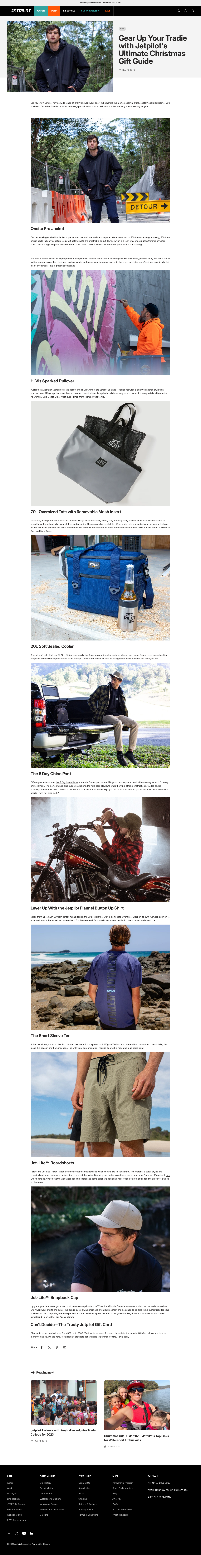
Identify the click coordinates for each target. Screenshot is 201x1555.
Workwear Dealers (49, 1504)
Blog (114, 1493)
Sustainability (46, 1488)
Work (54, 11)
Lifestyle (69, 11)
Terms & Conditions (88, 1514)
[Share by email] (65, 1347)
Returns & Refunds (87, 1504)
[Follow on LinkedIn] (32, 1533)
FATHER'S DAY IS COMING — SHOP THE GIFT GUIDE (100, 3)
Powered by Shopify (41, 1544)
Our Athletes (46, 1493)
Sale (108, 11)
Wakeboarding (14, 1514)
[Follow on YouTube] (24, 1533)
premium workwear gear (87, 102)
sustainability (90, 11)
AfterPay (116, 1498)
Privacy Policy (85, 1509)
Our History (45, 1482)
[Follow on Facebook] (9, 1533)
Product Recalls (120, 1514)
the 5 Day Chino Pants (67, 782)
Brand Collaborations (122, 1488)
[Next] (133, 2)
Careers (44, 1514)
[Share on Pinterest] (57, 1347)
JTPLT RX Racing (16, 1504)
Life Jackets (13, 1498)
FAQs (81, 1493)
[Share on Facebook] (42, 1347)
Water (41, 11)
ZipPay (115, 1504)
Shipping (82, 1498)
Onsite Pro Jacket (56, 237)
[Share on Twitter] (49, 1347)
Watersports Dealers (50, 1498)
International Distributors (52, 1509)
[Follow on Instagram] (17, 1533)
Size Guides (84, 1488)
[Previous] (67, 2)
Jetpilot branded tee (68, 1044)
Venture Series (14, 1509)
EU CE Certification (122, 1509)
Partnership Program (122, 1482)
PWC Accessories (16, 1520)
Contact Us (84, 1482)
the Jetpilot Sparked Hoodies (110, 389)
